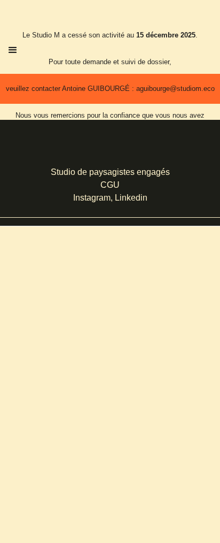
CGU (110, 184)
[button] (13, 50)
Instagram (92, 197)
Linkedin (131, 197)
